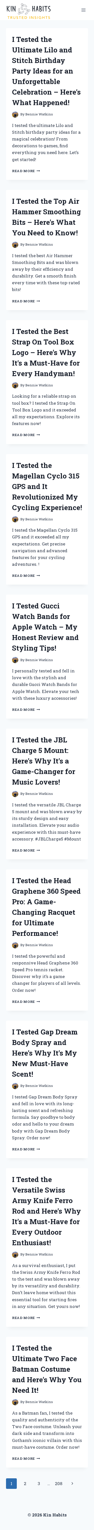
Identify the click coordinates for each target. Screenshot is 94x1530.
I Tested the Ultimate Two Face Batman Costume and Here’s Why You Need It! (46, 1369)
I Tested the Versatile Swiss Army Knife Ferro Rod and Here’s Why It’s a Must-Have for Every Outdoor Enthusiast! (46, 1211)
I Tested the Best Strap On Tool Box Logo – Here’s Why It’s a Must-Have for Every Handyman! (46, 352)
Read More (26, 171)
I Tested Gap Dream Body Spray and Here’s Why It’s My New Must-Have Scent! (45, 1053)
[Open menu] (83, 10)
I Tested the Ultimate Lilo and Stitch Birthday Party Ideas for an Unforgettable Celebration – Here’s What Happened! (46, 71)
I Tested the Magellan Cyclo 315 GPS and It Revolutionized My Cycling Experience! (47, 486)
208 (58, 1483)
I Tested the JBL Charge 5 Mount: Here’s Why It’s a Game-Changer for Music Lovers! (43, 761)
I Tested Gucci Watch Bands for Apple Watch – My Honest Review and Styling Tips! (45, 627)
